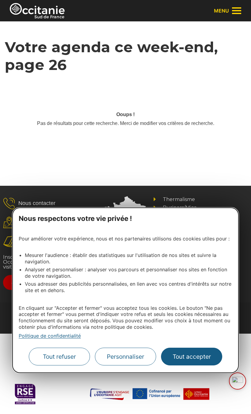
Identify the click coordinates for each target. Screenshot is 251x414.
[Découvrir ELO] (237, 381)
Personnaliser (125, 356)
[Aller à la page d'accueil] (37, 10)
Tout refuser (59, 356)
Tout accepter (192, 356)
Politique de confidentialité (50, 336)
